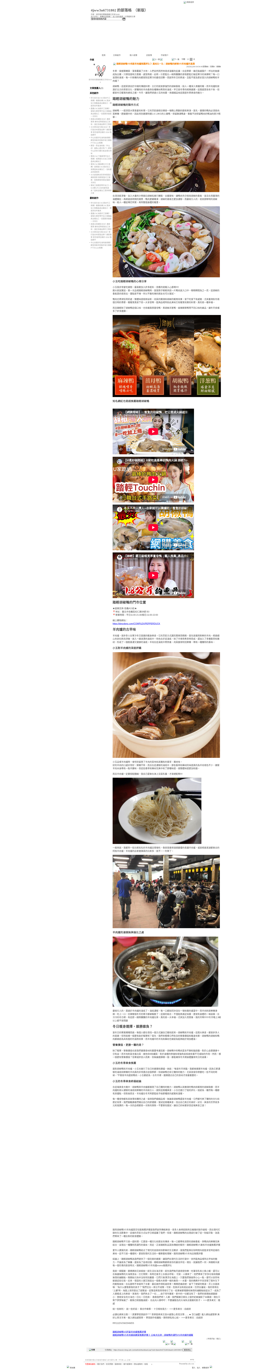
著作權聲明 (127, 1364)
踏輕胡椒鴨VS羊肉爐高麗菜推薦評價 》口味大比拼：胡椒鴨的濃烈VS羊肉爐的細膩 (153, 1335)
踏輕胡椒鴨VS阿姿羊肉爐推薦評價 (129, 1332)
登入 (193, 1368)
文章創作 (117, 55)
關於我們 (100, 1364)
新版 (140, 10)
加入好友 (94, 17)
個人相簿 (133, 55)
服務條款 (118, 1364)
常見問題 (109, 1364)
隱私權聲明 (138, 1364)
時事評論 (211, 1339)
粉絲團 (72, 1368)
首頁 (103, 55)
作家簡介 (164, 55)
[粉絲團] (68, 1367)
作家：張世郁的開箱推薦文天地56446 (105, 14)
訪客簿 (149, 55)
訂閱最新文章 (130, 17)
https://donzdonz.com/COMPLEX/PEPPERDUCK (136, 623)
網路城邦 (190, 2)
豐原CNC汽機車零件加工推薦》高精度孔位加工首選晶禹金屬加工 (101, 158)
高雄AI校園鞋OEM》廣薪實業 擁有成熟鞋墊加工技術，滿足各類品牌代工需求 (101, 121)
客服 (146, 1364)
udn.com (191, 1364)
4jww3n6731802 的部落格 (111, 10)
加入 (198, 1368)
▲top (192, 1359)
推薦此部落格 (105, 17)
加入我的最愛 (118, 17)
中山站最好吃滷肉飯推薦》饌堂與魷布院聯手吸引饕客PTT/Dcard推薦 (101, 140)
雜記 (218, 1339)
